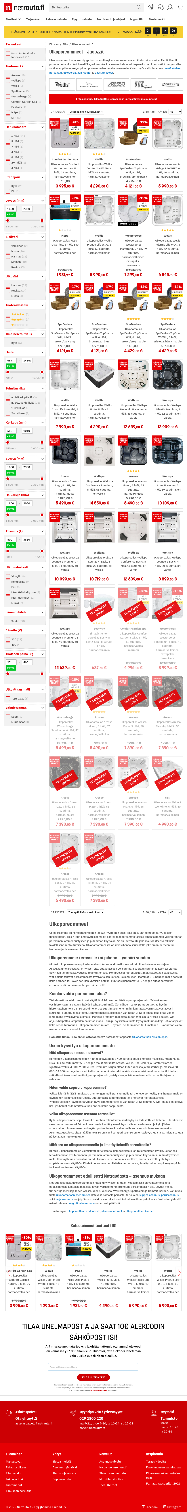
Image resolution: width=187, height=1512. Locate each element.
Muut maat (19, 722)
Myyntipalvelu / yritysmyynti (101, 1412)
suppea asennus (149, 1195)
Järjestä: (58, 111)
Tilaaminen (14, 1454)
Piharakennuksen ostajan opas (163, 1475)
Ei (15, 191)
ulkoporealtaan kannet (77, 72)
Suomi (16, 716)
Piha (66, 44)
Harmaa (18, 256)
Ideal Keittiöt (108, 1485)
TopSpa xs (19, 698)
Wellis (16, 86)
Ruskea (17, 267)
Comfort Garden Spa (25, 101)
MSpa (16, 112)
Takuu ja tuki (14, 1479)
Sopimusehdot (62, 1479)
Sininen (18, 262)
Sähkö (17, 621)
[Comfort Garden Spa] (89, 84)
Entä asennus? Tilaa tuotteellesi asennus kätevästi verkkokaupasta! (116, 99)
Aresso (18, 75)
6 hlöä (17, 136)
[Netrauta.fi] (24, 7)
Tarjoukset (33, 19)
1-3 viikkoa (19, 408)
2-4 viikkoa (19, 413)
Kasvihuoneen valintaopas (163, 1467)
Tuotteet (11, 19)
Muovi (16, 603)
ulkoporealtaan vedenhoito (83, 1211)
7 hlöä (16, 146)
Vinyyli (18, 576)
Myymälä (167, 1412)
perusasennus (170, 1195)
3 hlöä (16, 168)
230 (16, 639)
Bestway (18, 107)
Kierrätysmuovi (22, 597)
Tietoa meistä (62, 1461)
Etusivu (54, 44)
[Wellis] (62, 84)
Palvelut (105, 1454)
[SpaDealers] (170, 84)
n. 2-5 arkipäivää (23, 397)
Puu (15, 587)
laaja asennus (64, 1199)
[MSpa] (143, 84)
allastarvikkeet (104, 72)
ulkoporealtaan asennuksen (73, 1195)
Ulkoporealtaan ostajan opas (149, 1037)
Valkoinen (19, 246)
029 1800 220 (91, 1418)
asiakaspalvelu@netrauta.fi (33, 1423)
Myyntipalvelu (82, 19)
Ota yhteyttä (26, 1418)
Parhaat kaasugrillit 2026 (163, 1483)
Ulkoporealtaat (81, 44)
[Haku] (139, 7)
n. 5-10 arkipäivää (25, 402)
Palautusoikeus (16, 1467)
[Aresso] (116, 84)
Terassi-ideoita (156, 1461)
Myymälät (137, 19)
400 (15, 644)
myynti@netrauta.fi (92, 1428)
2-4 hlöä (18, 162)
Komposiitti (20, 581)
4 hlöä (16, 152)
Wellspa (17, 80)
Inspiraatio (154, 1454)
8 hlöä (16, 157)
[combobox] (96, 7)
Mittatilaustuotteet (112, 1479)
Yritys (57, 1454)
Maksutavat (14, 1461)
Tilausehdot (14, 1473)
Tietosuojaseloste (64, 1473)
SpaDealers (20, 91)
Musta (17, 251)
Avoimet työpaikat (65, 1467)
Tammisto (169, 1418)
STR (15, 117)
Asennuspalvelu (110, 1461)
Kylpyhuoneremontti (113, 1467)
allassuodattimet (112, 1211)
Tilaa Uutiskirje (93, 1377)
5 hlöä (16, 141)
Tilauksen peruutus (18, 1491)
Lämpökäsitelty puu (25, 592)
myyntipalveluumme (82, 1203)
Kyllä (16, 186)
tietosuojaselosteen (98, 1390)
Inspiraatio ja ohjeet (111, 19)
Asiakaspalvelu (56, 19)
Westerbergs (20, 96)
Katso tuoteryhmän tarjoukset (23, 55)
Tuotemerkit (157, 19)
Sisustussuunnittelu (112, 1473)
